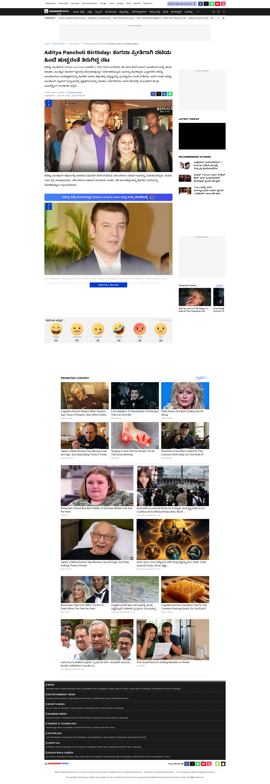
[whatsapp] (211, 4)
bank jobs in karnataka (91, 757)
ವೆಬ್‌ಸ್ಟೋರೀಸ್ (139, 11)
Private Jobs (73, 757)
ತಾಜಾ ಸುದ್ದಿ (78, 11)
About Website (62, 772)
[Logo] (57, 11)
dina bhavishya (79, 737)
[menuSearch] (224, 11)
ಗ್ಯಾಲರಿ (98, 11)
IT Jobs (166, 757)
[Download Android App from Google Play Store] (217, 764)
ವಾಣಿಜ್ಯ (188, 11)
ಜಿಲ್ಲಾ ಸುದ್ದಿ (155, 11)
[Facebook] (200, 4)
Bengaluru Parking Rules (99, 18)
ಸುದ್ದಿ (89, 11)
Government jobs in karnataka (117, 757)
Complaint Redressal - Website (137, 772)
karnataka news (89, 689)
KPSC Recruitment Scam (175, 18)
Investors (211, 772)
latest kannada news (71, 689)
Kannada (75, 3)
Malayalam (51, 3)
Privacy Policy (101, 772)
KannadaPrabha (89, 3)
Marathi (137, 3)
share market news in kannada (86, 718)
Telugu (103, 3)
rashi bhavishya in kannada (58, 737)
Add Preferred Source (180, 4)
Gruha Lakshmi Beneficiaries (72, 18)
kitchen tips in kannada (130, 747)
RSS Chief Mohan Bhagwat (149, 18)
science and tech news (104, 727)
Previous (218, 18)
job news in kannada (55, 757)
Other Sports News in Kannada (109, 708)
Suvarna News (74, 92)
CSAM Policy (115, 772)
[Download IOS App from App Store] (223, 764)
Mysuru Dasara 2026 (198, 18)
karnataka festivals (137, 737)
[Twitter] (206, 4)
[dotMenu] (198, 11)
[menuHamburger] (218, 12)
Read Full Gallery (108, 285)
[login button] (214, 12)
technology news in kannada (59, 727)
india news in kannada (140, 689)
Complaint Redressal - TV (166, 772)
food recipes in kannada (83, 747)
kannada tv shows (120, 698)
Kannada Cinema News (56, 698)
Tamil (111, 3)
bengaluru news (106, 689)
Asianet (56, 763)
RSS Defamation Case (123, 18)
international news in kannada (166, 689)
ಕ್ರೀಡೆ (165, 11)
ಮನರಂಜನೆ (110, 11)
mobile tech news (82, 727)
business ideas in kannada (115, 718)
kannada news (52, 689)
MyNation (148, 3)
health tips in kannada (107, 747)
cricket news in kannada (81, 708)
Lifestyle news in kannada (58, 747)
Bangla (120, 3)
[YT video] (217, 4)
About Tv (75, 772)
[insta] (223, 4)
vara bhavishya (94, 737)
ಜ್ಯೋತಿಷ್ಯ (124, 11)
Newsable (63, 3)
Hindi (128, 3)
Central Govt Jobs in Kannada (147, 757)
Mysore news (122, 689)
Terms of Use (86, 772)
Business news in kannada (58, 718)
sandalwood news (101, 698)
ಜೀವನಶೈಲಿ (176, 11)
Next (223, 18)
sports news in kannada (57, 708)
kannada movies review (80, 698)
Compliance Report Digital (192, 772)
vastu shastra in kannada (114, 737)
